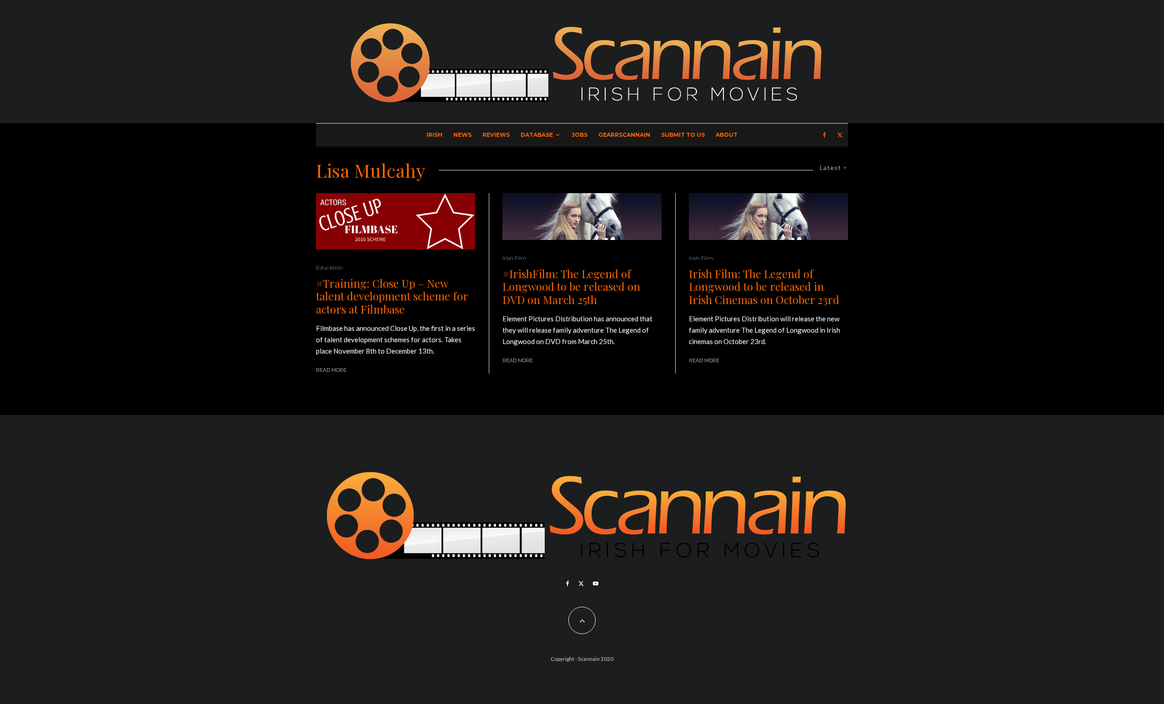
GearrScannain (624, 134)
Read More (331, 370)
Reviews (496, 134)
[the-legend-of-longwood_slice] (582, 216)
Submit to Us (683, 134)
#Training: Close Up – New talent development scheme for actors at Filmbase (392, 296)
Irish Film (514, 258)
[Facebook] (825, 135)
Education (329, 267)
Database (537, 134)
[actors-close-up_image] (395, 221)
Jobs (579, 134)
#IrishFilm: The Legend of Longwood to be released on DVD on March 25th (571, 286)
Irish (434, 134)
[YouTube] (595, 583)
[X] (840, 135)
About (727, 134)
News (462, 134)
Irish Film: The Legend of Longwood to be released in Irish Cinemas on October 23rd (764, 286)
